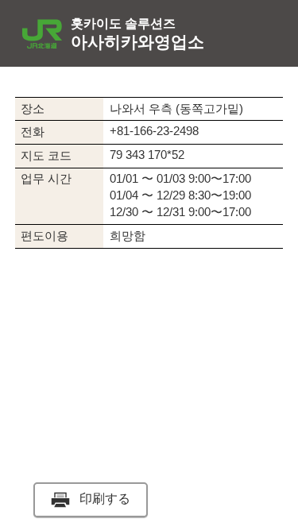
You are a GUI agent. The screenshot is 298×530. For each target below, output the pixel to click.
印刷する (104, 498)
